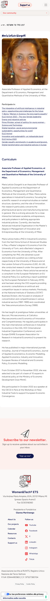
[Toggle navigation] (46, 5)
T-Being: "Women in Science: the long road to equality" (24, 114)
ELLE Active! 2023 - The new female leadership (21, 117)
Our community (9, 13)
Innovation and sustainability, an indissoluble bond (22, 136)
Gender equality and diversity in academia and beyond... (25, 142)
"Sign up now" (25, 456)
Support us (25, 5)
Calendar (11, 529)
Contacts (11, 538)
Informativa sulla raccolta (14, 598)
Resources (12, 533)
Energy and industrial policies (14, 119)
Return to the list (15, 25)
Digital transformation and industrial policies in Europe (24, 145)
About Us (11, 519)
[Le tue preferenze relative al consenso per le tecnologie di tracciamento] (46, 597)
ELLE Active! (7, 133)
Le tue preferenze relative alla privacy (26, 594)
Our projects (13, 524)
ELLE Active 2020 (9, 139)
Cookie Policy (30, 584)
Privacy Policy (19, 584)
